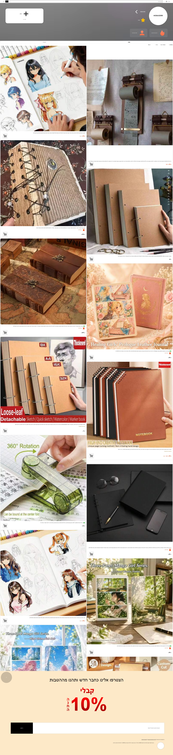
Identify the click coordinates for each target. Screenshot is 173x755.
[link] (158, 16)
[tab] (130, 42)
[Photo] (162, 33)
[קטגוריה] (166, 1)
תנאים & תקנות (144, 739)
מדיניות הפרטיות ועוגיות (152, 739)
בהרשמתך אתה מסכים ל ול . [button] (152, 739)
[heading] (97, 12)
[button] (169, 1)
